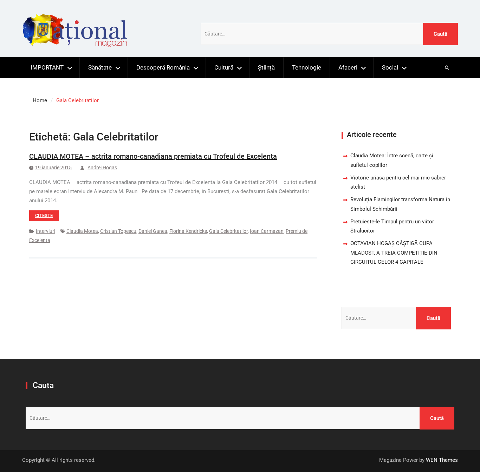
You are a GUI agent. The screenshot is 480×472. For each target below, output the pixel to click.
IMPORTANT (47, 67)
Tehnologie (306, 67)
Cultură (223, 67)
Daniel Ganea (152, 231)
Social (390, 67)
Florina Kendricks (188, 231)
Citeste (44, 215)
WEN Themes (442, 460)
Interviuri (45, 231)
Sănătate (100, 67)
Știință (266, 67)
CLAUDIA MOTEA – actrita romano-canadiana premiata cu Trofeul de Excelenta (153, 156)
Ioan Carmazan (267, 231)
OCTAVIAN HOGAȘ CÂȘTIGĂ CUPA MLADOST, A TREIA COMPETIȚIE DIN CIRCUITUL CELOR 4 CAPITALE (393, 252)
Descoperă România (163, 67)
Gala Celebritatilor (228, 231)
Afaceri (347, 67)
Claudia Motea (82, 231)
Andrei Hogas (102, 167)
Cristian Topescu (118, 231)
